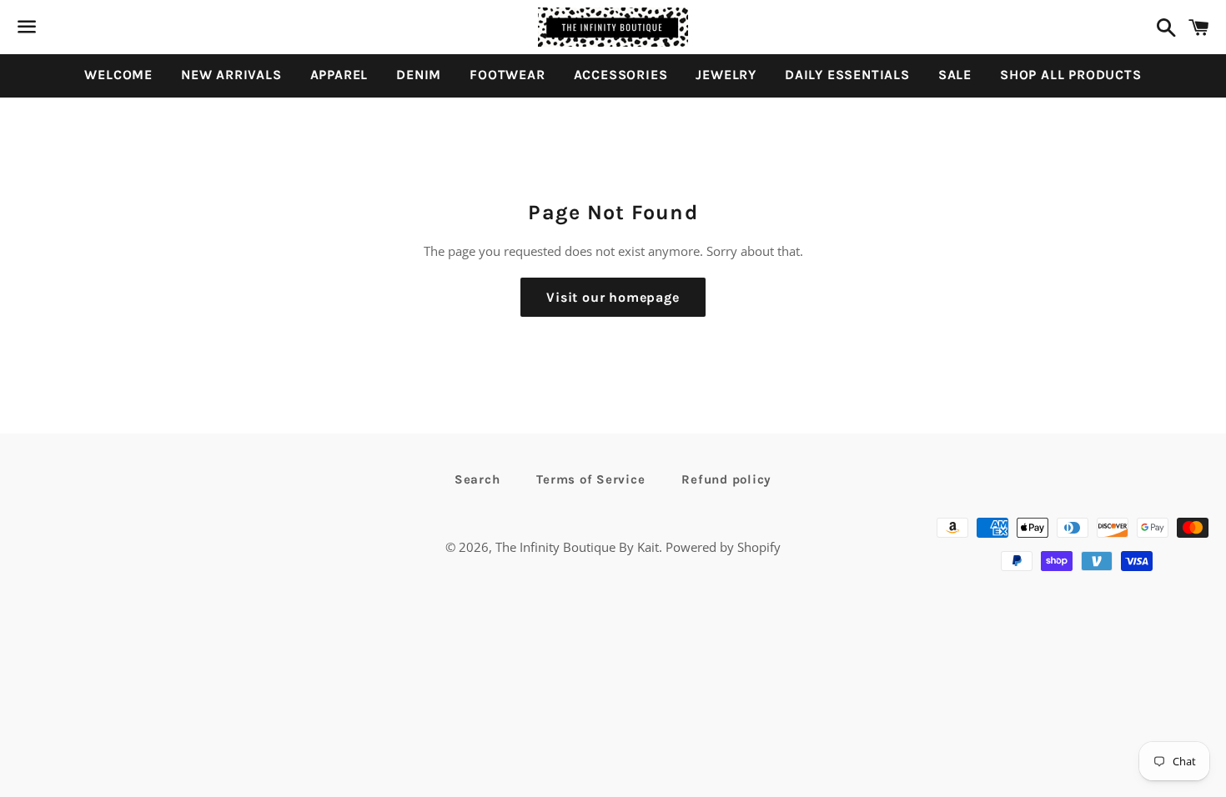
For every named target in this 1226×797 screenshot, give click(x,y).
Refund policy (726, 479)
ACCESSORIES (621, 75)
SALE (955, 75)
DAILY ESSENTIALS (847, 75)
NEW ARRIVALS (231, 75)
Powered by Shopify (723, 547)
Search (477, 479)
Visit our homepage (612, 297)
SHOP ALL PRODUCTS (1071, 75)
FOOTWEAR (507, 75)
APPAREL (339, 75)
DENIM (418, 75)
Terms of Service (590, 479)
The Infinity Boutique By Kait (577, 547)
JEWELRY (726, 75)
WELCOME (118, 75)
